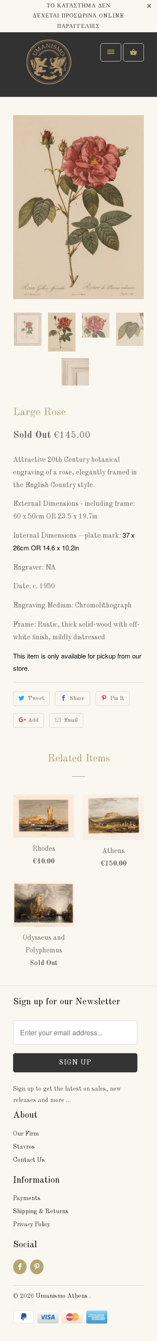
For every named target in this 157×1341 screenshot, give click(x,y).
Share (77, 698)
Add (33, 720)
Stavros (24, 1147)
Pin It (117, 698)
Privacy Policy (31, 1225)
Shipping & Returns (40, 1211)
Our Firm (26, 1134)
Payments (27, 1198)
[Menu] (110, 52)
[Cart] (133, 52)
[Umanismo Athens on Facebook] (20, 1266)
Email (71, 720)
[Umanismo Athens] (48, 68)
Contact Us (29, 1160)
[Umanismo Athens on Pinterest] (37, 1266)
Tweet (36, 698)
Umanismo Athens (62, 1296)
